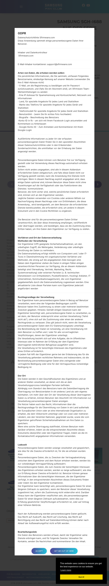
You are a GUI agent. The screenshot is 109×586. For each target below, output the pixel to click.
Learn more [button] (65, 570)
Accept (39, 551)
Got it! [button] (81, 577)
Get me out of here (64, 551)
